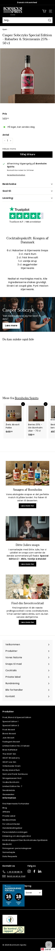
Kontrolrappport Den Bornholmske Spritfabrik (25, 840)
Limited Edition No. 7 (12, 786)
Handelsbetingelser (12, 828)
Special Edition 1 (10, 721)
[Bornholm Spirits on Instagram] (29, 871)
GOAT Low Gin (9, 762)
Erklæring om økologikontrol (16, 836)
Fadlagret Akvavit (11, 741)
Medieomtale (9, 819)
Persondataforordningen (15, 832)
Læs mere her (27, 506)
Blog (4, 807)
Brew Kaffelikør (9, 749)
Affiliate (6, 811)
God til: (6, 190)
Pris (4, 113)
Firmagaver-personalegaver (17, 848)
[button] (48, 949)
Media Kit (7, 844)
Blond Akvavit (9, 733)
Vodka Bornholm (10, 782)
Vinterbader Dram (11, 766)
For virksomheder (11, 824)
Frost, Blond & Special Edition (16, 717)
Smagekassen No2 (11, 778)
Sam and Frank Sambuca (15, 774)
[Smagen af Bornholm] (27, 473)
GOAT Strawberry (11, 757)
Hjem (4, 29)
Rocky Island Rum (11, 770)
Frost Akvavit (8, 729)
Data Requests (9, 856)
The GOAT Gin (9, 753)
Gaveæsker (8, 794)
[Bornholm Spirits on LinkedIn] (39, 871)
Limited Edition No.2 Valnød (15, 745)
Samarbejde (8, 852)
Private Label (8, 815)
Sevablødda (8, 790)
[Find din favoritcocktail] (27, 586)
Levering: (7, 198)
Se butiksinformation (16, 175)
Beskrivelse (9, 184)
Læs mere (11, 325)
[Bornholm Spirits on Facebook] (34, 871)
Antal (5, 134)
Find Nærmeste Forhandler (15, 803)
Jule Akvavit (8, 737)
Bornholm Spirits (26, 398)
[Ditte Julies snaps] (27, 528)
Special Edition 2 (10, 725)
